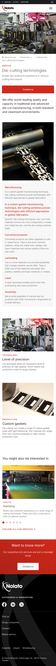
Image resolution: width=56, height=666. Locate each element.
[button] (51, 8)
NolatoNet (6, 648)
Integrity (16, 648)
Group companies (10, 622)
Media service (9, 634)
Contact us (28, 89)
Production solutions (26, 57)
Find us (5, 616)
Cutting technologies (42, 57)
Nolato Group (3, 57)
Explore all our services (17, 529)
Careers (6, 628)
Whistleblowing (28, 648)
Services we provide (11, 57)
